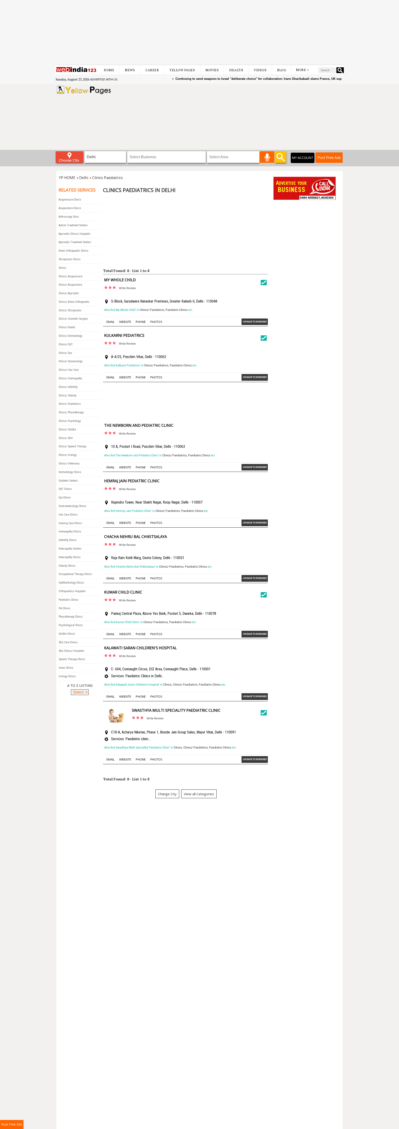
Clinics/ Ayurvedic (69, 293)
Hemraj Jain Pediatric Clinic (132, 480)
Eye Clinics (65, 497)
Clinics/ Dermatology (70, 335)
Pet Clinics (64, 608)
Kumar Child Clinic (123, 592)
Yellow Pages (182, 70)
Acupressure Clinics (70, 199)
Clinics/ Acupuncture (70, 284)
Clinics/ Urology (68, 455)
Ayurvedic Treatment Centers (75, 242)
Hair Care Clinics (68, 514)
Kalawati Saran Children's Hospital (140, 647)
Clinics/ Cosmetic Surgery (73, 318)
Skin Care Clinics (68, 642)
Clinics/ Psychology (70, 421)
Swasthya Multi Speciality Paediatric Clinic (176, 710)
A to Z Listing (80, 685)
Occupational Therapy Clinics (75, 574)
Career (152, 70)
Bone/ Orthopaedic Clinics (73, 250)
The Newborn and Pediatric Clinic (138, 425)
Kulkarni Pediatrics (124, 335)
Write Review (127, 288)
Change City (167, 794)
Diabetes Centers (68, 480)
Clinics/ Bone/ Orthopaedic (74, 301)
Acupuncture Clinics (70, 208)
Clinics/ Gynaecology (70, 361)
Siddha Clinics (67, 633)
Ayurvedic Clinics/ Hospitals (75, 233)
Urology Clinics (67, 676)
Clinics (62, 267)
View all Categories (199, 794)
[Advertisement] (199, 32)
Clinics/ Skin (66, 438)
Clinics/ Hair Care (69, 369)
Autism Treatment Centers (73, 225)
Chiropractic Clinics (70, 259)
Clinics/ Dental (67, 327)
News (130, 70)
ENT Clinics (65, 489)
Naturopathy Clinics (70, 557)
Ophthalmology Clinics (71, 582)
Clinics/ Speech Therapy (72, 446)
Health (236, 70)
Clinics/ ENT (66, 344)
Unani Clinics (66, 667)
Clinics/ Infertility (68, 387)
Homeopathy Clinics (70, 531)
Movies (212, 70)
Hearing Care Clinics (70, 523)
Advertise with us (104, 79)
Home (109, 70)
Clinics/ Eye (65, 353)
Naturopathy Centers (70, 548)
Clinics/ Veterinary (69, 463)
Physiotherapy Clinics (71, 616)
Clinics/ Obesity (67, 395)
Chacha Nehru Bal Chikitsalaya (135, 536)
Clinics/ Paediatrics (70, 403)
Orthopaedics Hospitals (72, 591)
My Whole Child (120, 279)
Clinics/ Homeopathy (70, 378)
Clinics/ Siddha (67, 429)
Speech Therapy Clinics (72, 659)
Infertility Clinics (68, 540)
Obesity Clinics (67, 565)
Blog (281, 70)
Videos (260, 70)
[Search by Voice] (267, 157)
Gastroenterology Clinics (72, 506)
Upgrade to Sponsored (255, 321)
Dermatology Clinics (70, 472)
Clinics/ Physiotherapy (71, 412)
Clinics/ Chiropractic (70, 310)
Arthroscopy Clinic (69, 216)
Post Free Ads (329, 157)
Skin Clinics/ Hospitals (71, 651)
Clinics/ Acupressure (70, 276)
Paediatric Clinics (69, 599)
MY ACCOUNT (302, 157)
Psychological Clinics (71, 625)
